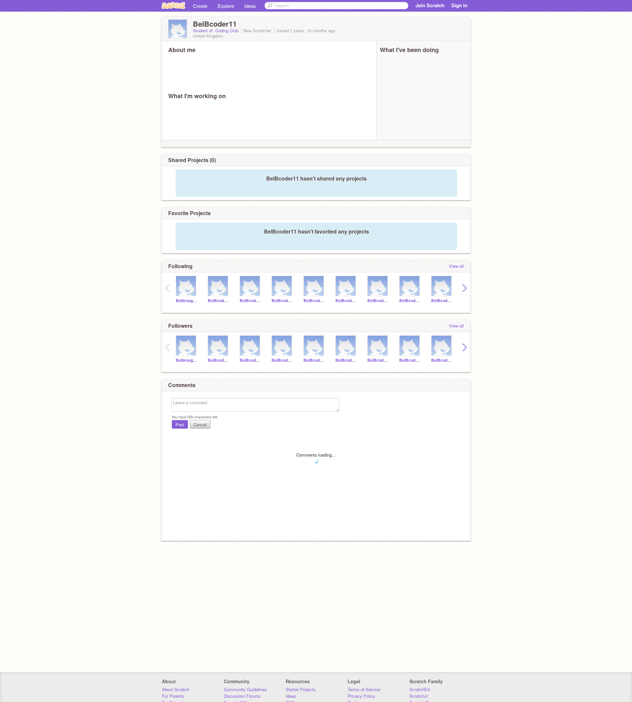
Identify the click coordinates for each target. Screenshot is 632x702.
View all (456, 266)
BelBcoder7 (410, 300)
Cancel (200, 424)
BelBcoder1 (219, 300)
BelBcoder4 (314, 300)
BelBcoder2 (251, 300)
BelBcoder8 (442, 300)
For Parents (173, 696)
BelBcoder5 (346, 300)
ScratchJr (418, 696)
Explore (226, 5)
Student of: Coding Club (216, 30)
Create (200, 5)
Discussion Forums (242, 696)
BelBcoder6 (378, 300)
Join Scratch (429, 5)
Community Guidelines (245, 689)
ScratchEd (419, 689)
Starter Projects (301, 689)
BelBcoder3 (283, 300)
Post (179, 424)
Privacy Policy (361, 696)
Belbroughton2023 (187, 300)
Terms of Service (364, 689)
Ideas (250, 5)
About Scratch (175, 689)
